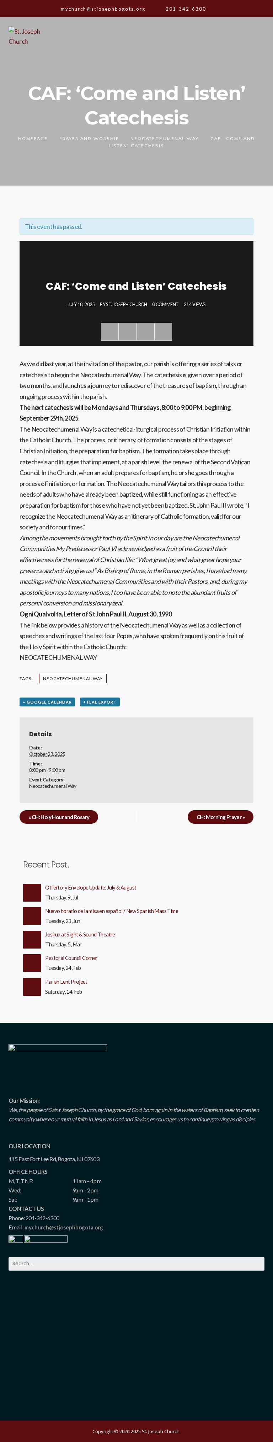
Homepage (33, 138)
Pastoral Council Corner (71, 958)
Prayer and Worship (89, 138)
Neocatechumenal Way (164, 138)
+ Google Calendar (47, 702)
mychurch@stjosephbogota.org (64, 1227)
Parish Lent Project (66, 981)
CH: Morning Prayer (221, 817)
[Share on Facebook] (110, 332)
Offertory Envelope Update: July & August (90, 887)
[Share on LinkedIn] (163, 332)
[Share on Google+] (145, 332)
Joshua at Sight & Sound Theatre (80, 934)
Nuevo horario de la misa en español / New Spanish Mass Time (111, 911)
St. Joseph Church (126, 304)
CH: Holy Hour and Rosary (58, 817)
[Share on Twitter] (127, 332)
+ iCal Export (100, 702)
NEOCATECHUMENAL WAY (58, 657)
